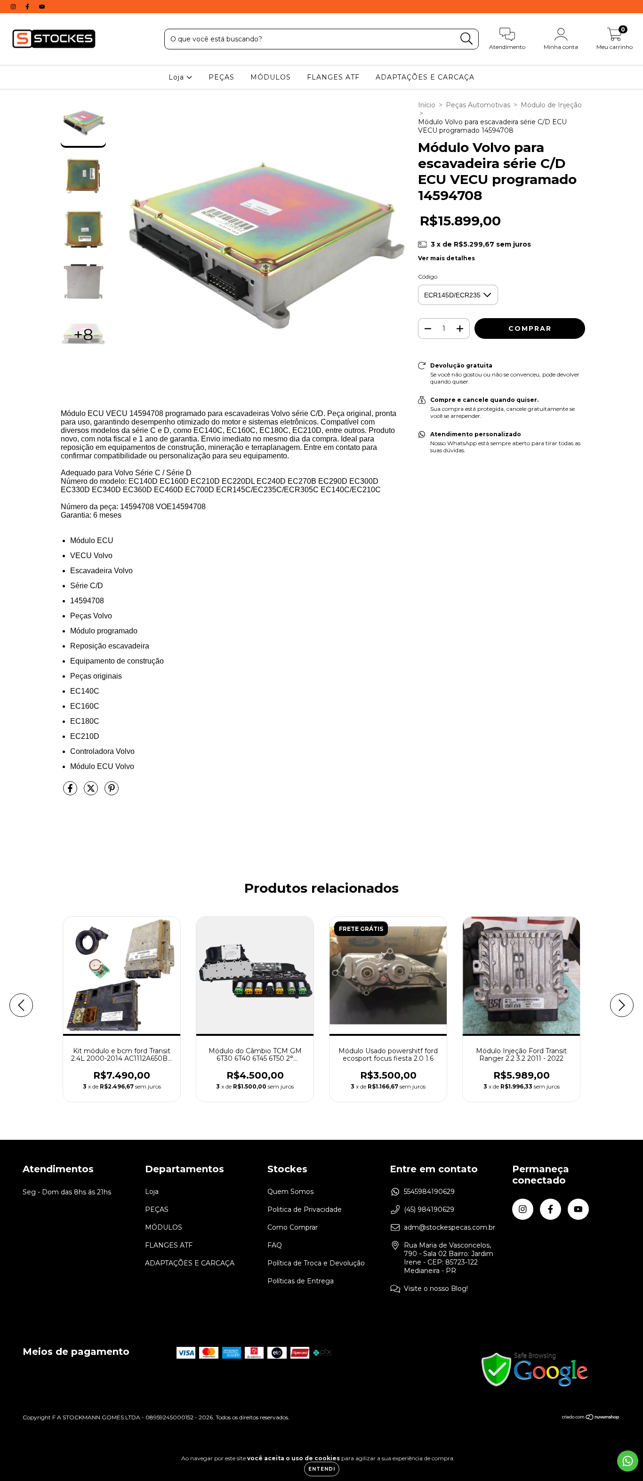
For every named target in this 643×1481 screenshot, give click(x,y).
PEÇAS (221, 77)
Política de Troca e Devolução (316, 1263)
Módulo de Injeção (551, 105)
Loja (177, 77)
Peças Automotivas (478, 105)
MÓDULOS (270, 77)
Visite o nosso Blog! (436, 1288)
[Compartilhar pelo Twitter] (92, 792)
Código (427, 276)
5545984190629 (429, 1191)
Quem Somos (290, 1191)
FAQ (274, 1245)
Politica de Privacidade (304, 1209)
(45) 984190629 (429, 1209)
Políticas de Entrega (300, 1281)
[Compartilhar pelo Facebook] (71, 792)
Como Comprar (292, 1227)
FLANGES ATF (333, 77)
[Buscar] (467, 39)
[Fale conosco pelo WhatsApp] (627, 1461)
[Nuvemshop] (591, 1418)
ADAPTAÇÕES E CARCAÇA (425, 77)
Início (426, 105)
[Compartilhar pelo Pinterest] (111, 792)
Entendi (321, 1469)
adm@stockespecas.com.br (449, 1227)
